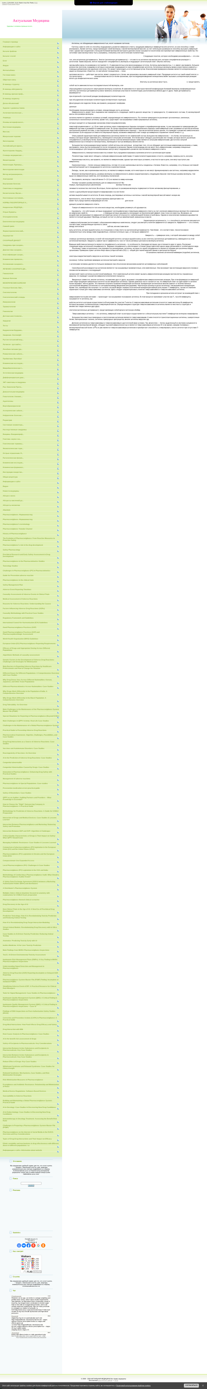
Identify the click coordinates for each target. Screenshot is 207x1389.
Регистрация (11, 4)
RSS (36, 3)
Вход (18, 4)
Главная (4, 4)
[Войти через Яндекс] (33, 1245)
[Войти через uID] (19, 1245)
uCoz (116, 1380)
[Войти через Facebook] (28, 1245)
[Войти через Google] (38, 1245)
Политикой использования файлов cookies (133, 1385)
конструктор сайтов (105, 1380)
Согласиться (191, 1385)
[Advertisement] (31, 1211)
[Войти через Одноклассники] (43, 1245)
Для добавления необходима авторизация (31, 1337)
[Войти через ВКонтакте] (24, 1245)
